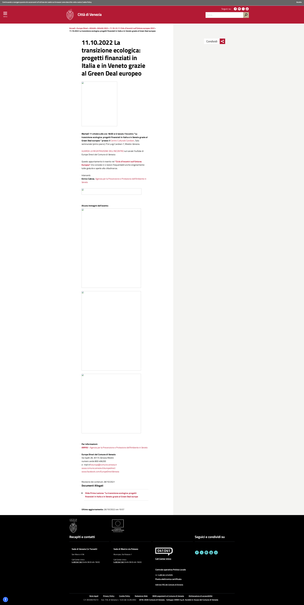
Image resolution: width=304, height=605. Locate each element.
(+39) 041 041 (77, 562)
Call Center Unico (163, 558)
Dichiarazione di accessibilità (200, 596)
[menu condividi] (222, 41)
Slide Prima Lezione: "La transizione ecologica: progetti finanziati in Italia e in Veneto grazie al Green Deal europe (111, 494)
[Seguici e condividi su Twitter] (202, 552)
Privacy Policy (108, 596)
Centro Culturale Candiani (122, 140)
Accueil (72, 28)
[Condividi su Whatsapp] (216, 552)
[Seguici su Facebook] (235, 8)
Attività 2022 (102, 28)
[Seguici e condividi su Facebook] (197, 552)
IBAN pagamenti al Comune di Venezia (168, 596)
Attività (93, 28)
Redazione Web (141, 596)
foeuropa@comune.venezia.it (103, 464)
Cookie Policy (87, 2)
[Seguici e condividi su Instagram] (206, 552)
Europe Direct (82, 28)
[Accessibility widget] (5, 599)
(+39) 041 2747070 (165, 575)
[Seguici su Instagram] (239, 8)
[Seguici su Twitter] (243, 8)
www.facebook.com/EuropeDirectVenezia (100, 471)
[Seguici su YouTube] (247, 8)
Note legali (93, 596)
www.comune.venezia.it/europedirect (98, 468)
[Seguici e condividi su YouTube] (211, 552)
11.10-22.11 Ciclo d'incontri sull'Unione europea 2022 (132, 28)
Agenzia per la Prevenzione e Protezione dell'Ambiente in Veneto (115, 447)
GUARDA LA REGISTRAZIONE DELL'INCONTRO (103, 151)
